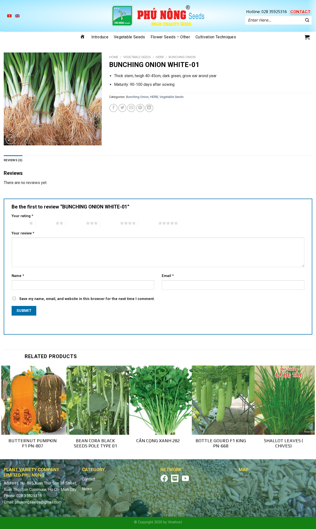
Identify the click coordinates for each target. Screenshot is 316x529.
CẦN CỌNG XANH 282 (158, 440)
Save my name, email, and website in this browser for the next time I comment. (87, 299)
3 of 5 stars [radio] (76, 223)
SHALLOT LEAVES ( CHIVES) (283, 443)
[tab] (13, 160)
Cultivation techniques (216, 37)
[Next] (312, 412)
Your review (23, 233)
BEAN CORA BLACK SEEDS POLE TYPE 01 (95, 443)
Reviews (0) (13, 160)
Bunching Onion (182, 57)
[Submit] (307, 20)
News (87, 488)
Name (18, 276)
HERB (160, 57)
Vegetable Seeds (129, 37)
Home (113, 57)
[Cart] (307, 37)
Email (168, 276)
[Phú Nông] (158, 16)
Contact (300, 11)
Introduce (99, 37)
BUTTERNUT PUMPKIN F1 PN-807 (32, 443)
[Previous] (4, 412)
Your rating (22, 216)
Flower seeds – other (170, 37)
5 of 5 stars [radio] (148, 223)
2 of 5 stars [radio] (46, 223)
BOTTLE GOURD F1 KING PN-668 (221, 443)
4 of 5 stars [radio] (110, 223)
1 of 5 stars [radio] (19, 223)
